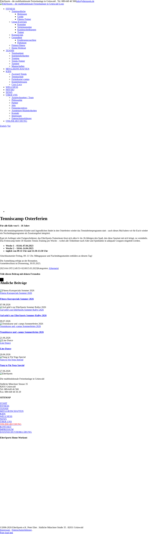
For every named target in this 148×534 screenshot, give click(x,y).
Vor (9, 126)
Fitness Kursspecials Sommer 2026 (16, 293)
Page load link (6, 532)
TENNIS (4, 408)
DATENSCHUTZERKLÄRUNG (16, 432)
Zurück (3, 126)
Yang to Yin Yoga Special (11, 359)
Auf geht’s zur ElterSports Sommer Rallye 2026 (22, 310)
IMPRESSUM (6, 429)
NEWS (3, 419)
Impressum (5, 530)
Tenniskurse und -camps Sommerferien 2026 (20, 326)
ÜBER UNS (6, 421)
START (3, 403)
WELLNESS (6, 416)
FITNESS (4, 406)
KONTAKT (5, 427)
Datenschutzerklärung (22, 530)
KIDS (2, 413)
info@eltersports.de (85, 1)
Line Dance (5, 343)
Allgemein (53, 268)
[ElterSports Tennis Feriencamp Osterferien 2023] (67, 211)
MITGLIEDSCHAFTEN (12, 411)
